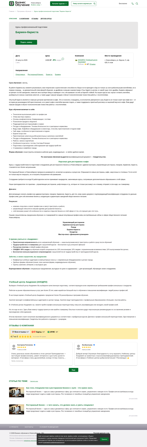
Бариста (49, 74)
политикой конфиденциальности (53, 442)
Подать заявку (26, 42)
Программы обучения (24, 11)
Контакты (29, 427)
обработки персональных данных (34, 440)
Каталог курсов (58, 3)
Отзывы (35, 18)
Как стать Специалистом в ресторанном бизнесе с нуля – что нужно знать (59, 388)
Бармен (58, 74)
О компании (24, 18)
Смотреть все (34, 381)
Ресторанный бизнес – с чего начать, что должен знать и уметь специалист (60, 405)
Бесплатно (123, 3)
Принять (104, 439)
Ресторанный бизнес (35, 74)
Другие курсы (46, 18)
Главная (11, 11)
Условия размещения (49, 427)
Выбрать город (35, 4)
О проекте (14, 427)
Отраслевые (20, 74)
